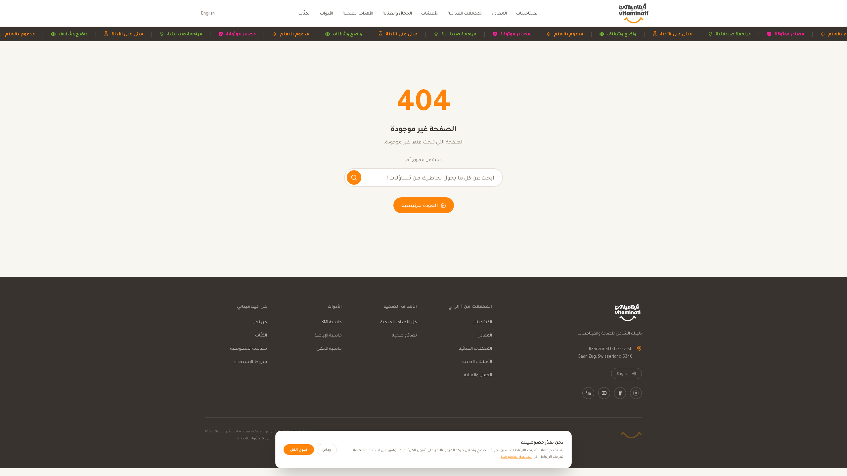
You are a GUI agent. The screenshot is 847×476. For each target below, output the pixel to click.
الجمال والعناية (397, 13)
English (208, 13)
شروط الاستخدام (250, 361)
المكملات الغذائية (465, 13)
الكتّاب (304, 13)
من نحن (259, 322)
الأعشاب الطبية (477, 361)
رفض (326, 449)
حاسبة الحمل (329, 348)
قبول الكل (298, 449)
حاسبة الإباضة (328, 335)
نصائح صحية (404, 335)
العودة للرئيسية (419, 205)
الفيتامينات (527, 13)
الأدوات (326, 13)
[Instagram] (636, 393)
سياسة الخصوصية (248, 348)
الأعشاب (429, 13)
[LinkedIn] (588, 393)
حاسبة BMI (332, 322)
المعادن (499, 13)
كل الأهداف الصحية (398, 322)
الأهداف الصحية (357, 13)
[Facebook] (620, 393)
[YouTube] (604, 393)
